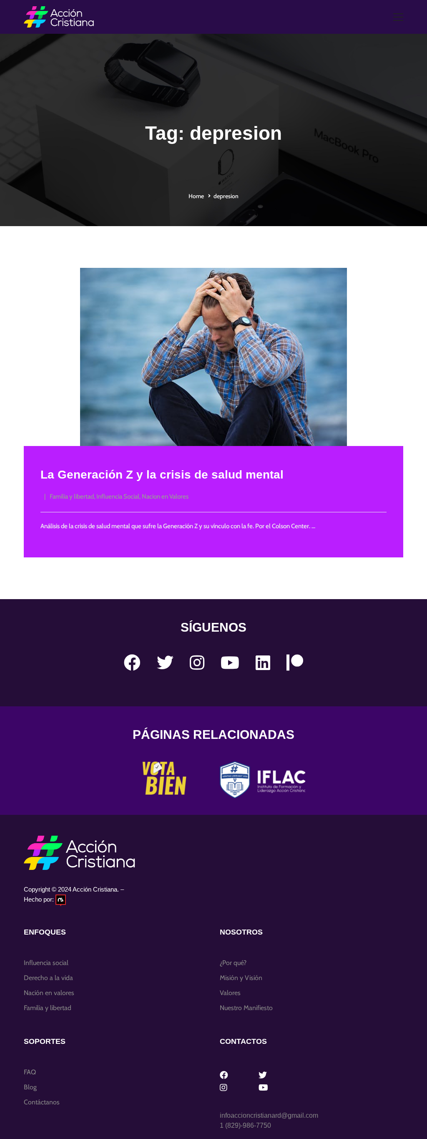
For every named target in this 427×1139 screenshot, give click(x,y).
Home (196, 196)
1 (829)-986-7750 (245, 1125)
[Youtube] (230, 662)
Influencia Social (117, 496)
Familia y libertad (72, 496)
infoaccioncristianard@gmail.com (269, 1115)
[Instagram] (197, 662)
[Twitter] (165, 662)
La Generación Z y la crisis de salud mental (162, 474)
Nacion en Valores (165, 496)
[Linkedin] (262, 662)
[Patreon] (294, 662)
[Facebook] (132, 662)
